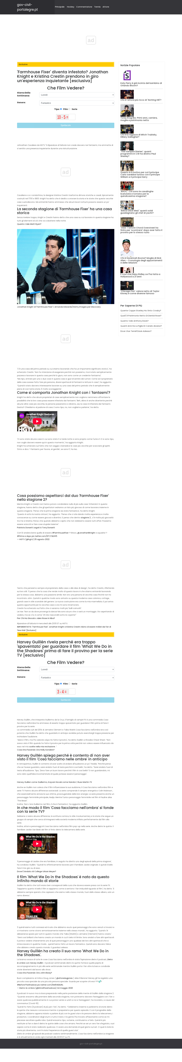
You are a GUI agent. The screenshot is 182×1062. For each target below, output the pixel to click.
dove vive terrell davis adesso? (135, 331)
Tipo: (57, 109)
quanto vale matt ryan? (29, 224)
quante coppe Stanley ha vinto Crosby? (140, 310)
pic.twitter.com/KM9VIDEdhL (50, 984)
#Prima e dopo (24, 536)
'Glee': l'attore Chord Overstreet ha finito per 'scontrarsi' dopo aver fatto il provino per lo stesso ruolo (141, 230)
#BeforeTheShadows (27, 984)
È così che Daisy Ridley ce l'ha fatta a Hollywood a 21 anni (140, 275)
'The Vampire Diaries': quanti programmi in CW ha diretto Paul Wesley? (138, 154)
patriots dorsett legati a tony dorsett (36, 527)
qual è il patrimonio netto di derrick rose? (140, 315)
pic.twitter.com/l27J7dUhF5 (44, 536)
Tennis (97, 6)
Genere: (21, 102)
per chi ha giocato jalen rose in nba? (36, 618)
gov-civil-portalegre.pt (91, 1043)
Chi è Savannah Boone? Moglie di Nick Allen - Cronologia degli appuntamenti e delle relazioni (141, 260)
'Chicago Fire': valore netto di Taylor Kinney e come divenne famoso (139, 292)
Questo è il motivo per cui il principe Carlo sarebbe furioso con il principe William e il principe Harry (140, 175)
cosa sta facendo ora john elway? (34, 972)
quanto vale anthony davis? (134, 320)
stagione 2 (86, 517)
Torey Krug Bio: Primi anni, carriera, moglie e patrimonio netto (138, 119)
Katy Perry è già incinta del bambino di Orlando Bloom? (141, 84)
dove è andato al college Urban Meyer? (36, 871)
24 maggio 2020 (65, 988)
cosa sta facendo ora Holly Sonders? (35, 749)
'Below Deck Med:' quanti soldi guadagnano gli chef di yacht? (137, 212)
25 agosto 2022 (41, 539)
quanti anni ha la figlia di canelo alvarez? (141, 325)
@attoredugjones (64, 978)
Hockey (70, 6)
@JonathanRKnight (86, 532)
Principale (59, 6)
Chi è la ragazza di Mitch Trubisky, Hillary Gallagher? (138, 136)
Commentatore (84, 6)
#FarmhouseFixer (60, 532)
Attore (106, 6)
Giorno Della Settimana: (23, 94)
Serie (74, 109)
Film (65, 109)
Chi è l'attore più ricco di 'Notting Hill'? (140, 99)
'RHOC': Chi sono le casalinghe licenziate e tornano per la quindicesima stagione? (136, 194)
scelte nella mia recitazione (42, 746)
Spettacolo (66, 125)
